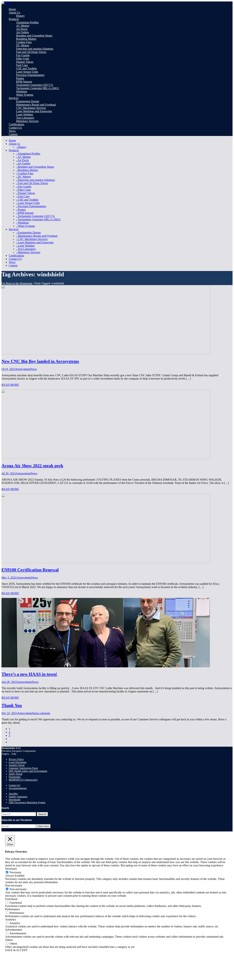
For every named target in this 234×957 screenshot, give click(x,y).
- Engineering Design (28, 232)
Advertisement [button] (13, 929)
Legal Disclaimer (18, 762)
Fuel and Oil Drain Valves (31, 52)
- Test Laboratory (26, 249)
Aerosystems (22, 369)
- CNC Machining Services (32, 239)
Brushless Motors (26, 38)
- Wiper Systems (25, 226)
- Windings (22, 222)
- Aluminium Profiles (28, 153)
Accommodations (18, 788)
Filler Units (22, 58)
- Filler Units (23, 189)
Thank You (11, 705)
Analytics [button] (10, 919)
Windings (21, 91)
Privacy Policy (16, 759)
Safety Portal (15, 774)
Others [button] (9, 939)
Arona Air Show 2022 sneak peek (32, 465)
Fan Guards (23, 55)
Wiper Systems (24, 94)
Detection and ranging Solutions (34, 48)
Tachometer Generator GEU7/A (34, 84)
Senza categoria (41, 713)
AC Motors (22, 25)
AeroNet (13, 793)
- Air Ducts (22, 160)
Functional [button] (11, 899)
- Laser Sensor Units (28, 202)
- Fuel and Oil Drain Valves (32, 183)
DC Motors (22, 45)
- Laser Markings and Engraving (35, 242)
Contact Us (14, 785)
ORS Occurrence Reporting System (27, 802)
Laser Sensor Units (27, 71)
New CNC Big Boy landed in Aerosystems (40, 361)
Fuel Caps (22, 65)
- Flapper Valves (25, 193)
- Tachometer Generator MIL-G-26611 (38, 219)
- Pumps (21, 209)
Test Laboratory (25, 117)
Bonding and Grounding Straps (34, 35)
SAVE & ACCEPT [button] (16, 950)
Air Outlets (22, 32)
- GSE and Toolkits (27, 199)
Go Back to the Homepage (16, 283)
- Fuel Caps (22, 196)
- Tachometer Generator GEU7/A (35, 216)
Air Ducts (21, 29)
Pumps (20, 78)
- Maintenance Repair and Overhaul (36, 235)
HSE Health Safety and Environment (28, 771)
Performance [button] (12, 909)
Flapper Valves (24, 61)
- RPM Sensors (25, 212)
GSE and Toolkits (26, 68)
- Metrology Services (28, 252)
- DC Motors (23, 176)
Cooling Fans (24, 42)
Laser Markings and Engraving (34, 111)
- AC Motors (23, 156)
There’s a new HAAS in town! (29, 674)
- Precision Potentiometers (31, 206)
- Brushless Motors (27, 170)
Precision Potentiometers (30, 75)
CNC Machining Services (31, 107)
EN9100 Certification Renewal (30, 569)
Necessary (15, 872)
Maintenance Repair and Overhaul (36, 104)
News (33, 369)
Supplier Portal (16, 765)
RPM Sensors (24, 81)
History (20, 15)
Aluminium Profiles (27, 22)
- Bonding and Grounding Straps (35, 166)
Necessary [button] (11, 868)
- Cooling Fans (24, 173)
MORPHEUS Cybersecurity (23, 779)
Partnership (14, 777)
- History (21, 147)
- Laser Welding (25, 245)
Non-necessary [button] (13, 885)
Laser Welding (24, 114)
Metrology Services (27, 121)
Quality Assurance (18, 796)
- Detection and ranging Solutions (35, 179)
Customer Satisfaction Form (23, 768)
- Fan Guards (23, 186)
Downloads (14, 799)
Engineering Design (27, 101)
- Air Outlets (23, 163)
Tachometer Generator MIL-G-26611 (37, 88)
